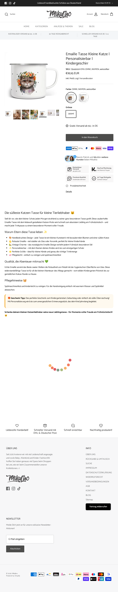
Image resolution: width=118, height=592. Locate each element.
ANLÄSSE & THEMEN (63, 26)
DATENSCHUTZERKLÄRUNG (99, 472)
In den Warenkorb (90, 137)
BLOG (91, 26)
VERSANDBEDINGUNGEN (97, 482)
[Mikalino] (59, 14)
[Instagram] (10, 3)
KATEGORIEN (41, 26)
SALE (81, 26)
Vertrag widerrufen (98, 506)
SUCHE (89, 463)
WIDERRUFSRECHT (94, 477)
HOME (26, 26)
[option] (32, 79)
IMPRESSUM (91, 468)
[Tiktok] (14, 3)
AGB (88, 486)
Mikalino (15, 573)
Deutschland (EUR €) (103, 3)
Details (69, 192)
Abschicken (15, 549)
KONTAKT (90, 490)
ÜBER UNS (90, 454)
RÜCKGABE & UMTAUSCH (98, 459)
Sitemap (89, 500)
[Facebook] (6, 3)
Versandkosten (86, 78)
